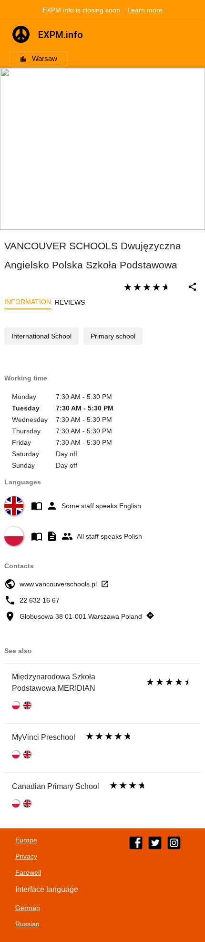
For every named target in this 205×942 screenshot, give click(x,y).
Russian (27, 924)
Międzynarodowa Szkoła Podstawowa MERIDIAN (53, 682)
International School (41, 336)
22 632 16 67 (40, 600)
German (27, 907)
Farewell (28, 872)
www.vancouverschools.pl (58, 584)
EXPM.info (60, 35)
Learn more (145, 10)
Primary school (113, 336)
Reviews (70, 302)
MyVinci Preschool (43, 737)
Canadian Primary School (55, 786)
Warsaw (44, 58)
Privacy (26, 856)
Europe (26, 840)
